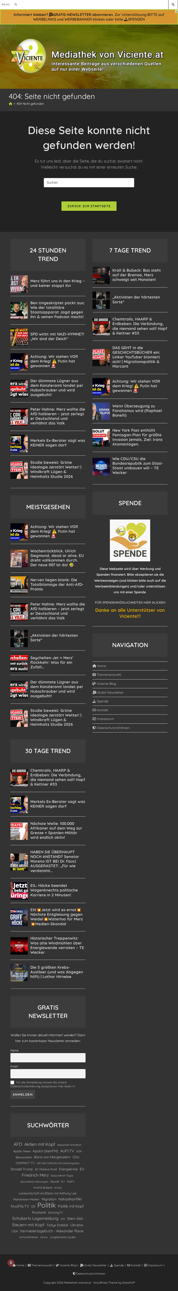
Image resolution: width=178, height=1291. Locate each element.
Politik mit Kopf (71, 1206)
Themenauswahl (108, 675)
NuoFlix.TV (20, 1206)
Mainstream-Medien (26, 1199)
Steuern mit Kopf (28, 1224)
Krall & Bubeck (43, 1187)
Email (14, 1066)
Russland (39, 1212)
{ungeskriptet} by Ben (63, 1237)
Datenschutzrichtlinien (113, 728)
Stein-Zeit (75, 1218)
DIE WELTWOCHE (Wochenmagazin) (58, 1163)
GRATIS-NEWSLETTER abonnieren (83, 14)
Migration (48, 1199)
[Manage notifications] (11, 1262)
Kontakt (102, 710)
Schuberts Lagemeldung (35, 1218)
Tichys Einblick (57, 1225)
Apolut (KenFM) (45, 1151)
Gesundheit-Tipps (62, 1175)
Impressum (105, 719)
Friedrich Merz (35, 1175)
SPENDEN (136, 19)
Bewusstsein (24, 1157)
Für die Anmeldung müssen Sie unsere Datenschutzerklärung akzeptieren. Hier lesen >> (42, 1084)
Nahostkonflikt (70, 1199)
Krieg (57, 1187)
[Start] (10, 103)
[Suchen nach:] (14, 4)
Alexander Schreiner (69, 1145)
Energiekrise (68, 1169)
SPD (62, 1218)
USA (15, 1231)
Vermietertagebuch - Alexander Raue (51, 1231)
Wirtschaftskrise (28, 1237)
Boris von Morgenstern (52, 1157)
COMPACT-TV (25, 1163)
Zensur (44, 1237)
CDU (76, 1157)
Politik (46, 1205)
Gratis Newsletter (110, 692)
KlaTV (70, 1181)
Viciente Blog (106, 684)
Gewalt (54, 1181)
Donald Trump (22, 1169)
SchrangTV (55, 1212)
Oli (33, 1206)
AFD (18, 1144)
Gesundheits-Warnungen (34, 1181)
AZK (79, 1151)
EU (82, 1169)
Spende (102, 701)
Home (101, 666)
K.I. (63, 1181)
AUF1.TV (67, 1151)
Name (14, 1050)
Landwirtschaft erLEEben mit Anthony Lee (47, 1193)
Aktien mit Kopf (39, 1144)
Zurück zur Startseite (89, 206)
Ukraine (76, 1225)
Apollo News (22, 1151)
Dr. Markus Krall (46, 1169)
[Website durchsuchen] (173, 4)
